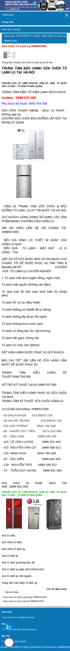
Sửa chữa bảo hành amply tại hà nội (20, 629)
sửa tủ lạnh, (8, 535)
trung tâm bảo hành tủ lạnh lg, (19, 582)
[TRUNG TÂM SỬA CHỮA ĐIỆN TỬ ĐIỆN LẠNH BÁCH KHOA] (35, 10)
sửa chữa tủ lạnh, (12, 542)
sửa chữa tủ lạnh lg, (13, 549)
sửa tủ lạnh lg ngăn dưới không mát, (23, 569)
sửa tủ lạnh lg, (10, 555)
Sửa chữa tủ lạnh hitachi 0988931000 (23, 601)
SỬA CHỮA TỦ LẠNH (28, 35)
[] (51, 589)
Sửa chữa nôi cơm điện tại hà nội (18, 617)
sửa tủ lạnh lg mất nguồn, (17, 576)
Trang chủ (7, 22)
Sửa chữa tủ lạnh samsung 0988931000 (25, 597)
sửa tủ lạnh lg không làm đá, (18, 562)
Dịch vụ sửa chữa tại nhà (14, 641)
